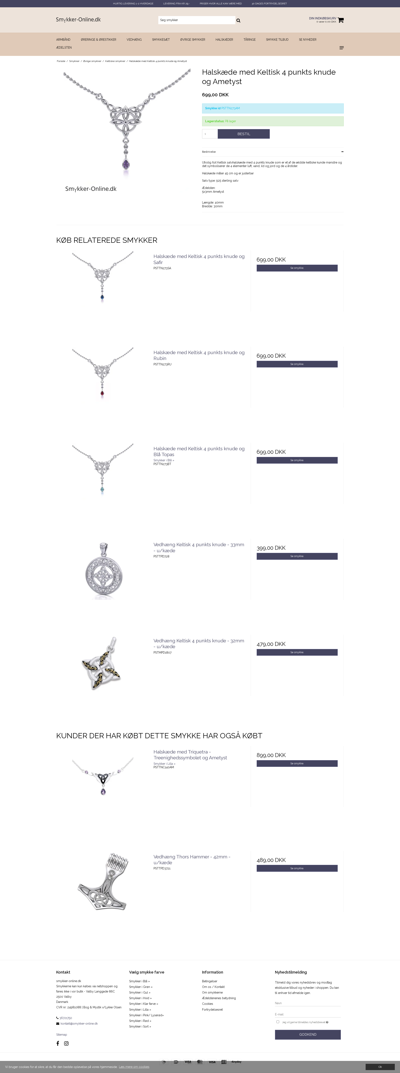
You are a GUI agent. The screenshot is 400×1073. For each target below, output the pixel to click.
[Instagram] (66, 1043)
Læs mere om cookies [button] (134, 1066)
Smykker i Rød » (140, 1021)
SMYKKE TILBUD (277, 39)
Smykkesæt (161, 39)
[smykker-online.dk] (78, 20)
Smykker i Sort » (140, 1026)
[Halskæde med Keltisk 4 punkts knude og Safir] (102, 297)
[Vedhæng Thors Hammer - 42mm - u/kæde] (102, 897)
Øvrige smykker (192, 39)
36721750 (65, 1018)
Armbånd (63, 39)
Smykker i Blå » (139, 981)
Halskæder (224, 39)
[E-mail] (308, 1014)
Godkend (307, 1035)
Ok (380, 1066)
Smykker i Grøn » (140, 987)
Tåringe (250, 39)
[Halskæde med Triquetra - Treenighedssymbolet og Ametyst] (102, 792)
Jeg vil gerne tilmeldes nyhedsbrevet (311, 1021)
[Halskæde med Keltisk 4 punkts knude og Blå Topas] (102, 489)
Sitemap (61, 1034)
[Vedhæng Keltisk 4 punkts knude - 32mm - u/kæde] (102, 681)
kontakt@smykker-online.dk (79, 1023)
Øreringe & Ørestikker (98, 39)
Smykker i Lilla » (140, 1009)
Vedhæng (134, 39)
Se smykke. (297, 267)
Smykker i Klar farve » (143, 1003)
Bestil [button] (244, 134)
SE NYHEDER (307, 39)
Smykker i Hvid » (140, 998)
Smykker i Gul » (139, 992)
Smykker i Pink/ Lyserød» (146, 1015)
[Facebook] (57, 1043)
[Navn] (308, 1003)
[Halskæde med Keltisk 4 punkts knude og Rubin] (102, 393)
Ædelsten (64, 47)
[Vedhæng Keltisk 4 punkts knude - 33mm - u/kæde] (102, 585)
